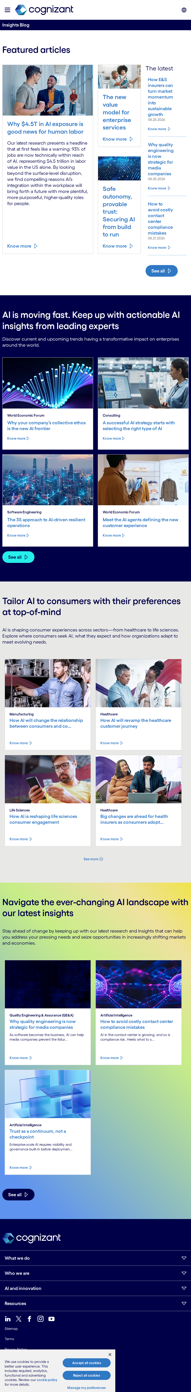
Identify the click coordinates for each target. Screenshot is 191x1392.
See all (158, 270)
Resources (15, 1303)
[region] (57, 1370)
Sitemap (11, 1329)
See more (91, 859)
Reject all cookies (86, 1375)
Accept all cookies (86, 1363)
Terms (9, 1339)
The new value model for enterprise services (117, 112)
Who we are (17, 1273)
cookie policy (47, 1380)
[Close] (110, 1354)
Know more (19, 246)
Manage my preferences (86, 1388)
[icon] (183, 10)
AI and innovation (23, 1288)
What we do (17, 1258)
